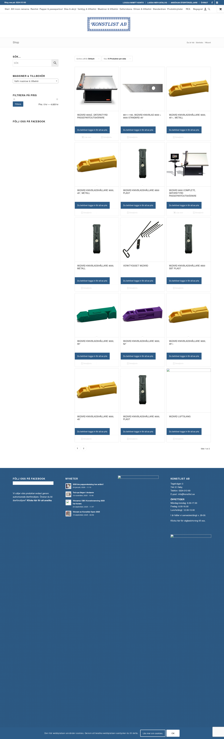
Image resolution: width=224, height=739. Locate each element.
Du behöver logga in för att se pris (92, 129)
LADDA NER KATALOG (157, 2)
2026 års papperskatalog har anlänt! (88, 484)
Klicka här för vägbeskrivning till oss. (188, 520)
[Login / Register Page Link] (205, 9)
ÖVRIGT (204, 2)
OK (173, 733)
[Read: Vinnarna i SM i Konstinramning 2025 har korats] (68, 502)
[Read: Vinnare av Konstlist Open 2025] (68, 514)
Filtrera (18, 104)
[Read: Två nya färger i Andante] (68, 494)
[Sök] (208, 9)
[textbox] (35, 81)
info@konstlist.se (186, 494)
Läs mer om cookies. (153, 733)
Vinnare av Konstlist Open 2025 (86, 511)
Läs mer (87, 137)
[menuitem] (133, 2)
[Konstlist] (112, 25)
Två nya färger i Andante (83, 492)
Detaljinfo (107, 137)
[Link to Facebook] (212, 2)
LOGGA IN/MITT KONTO (133, 2)
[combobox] (35, 81)
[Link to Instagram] (217, 2)
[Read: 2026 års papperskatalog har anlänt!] (68, 486)
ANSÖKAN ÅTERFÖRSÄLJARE (184, 2)
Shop (16, 42)
